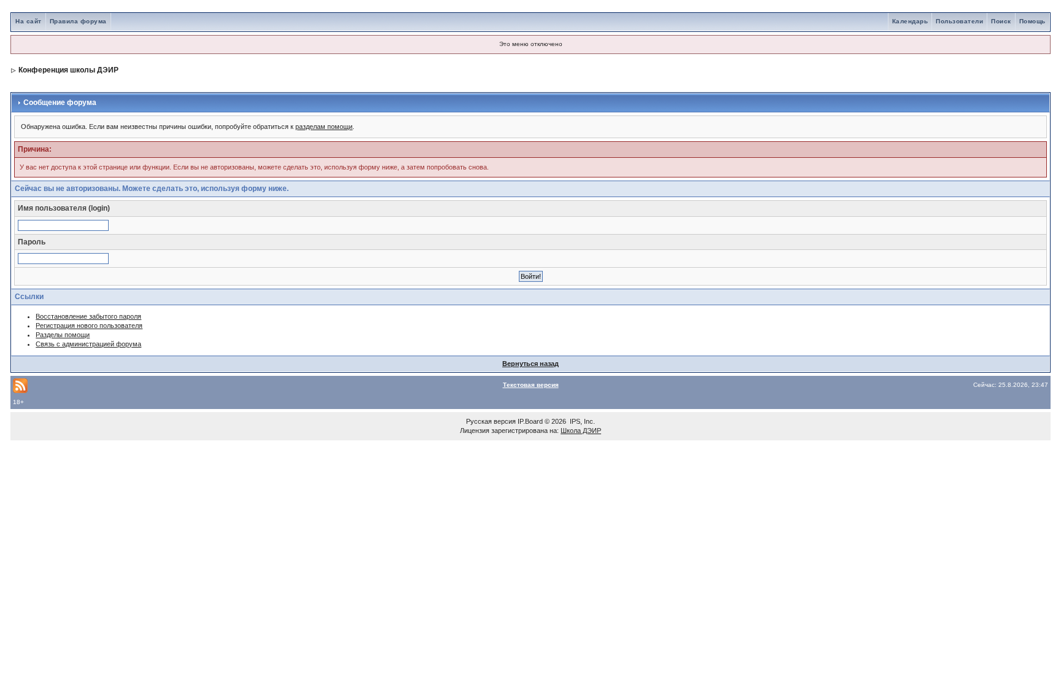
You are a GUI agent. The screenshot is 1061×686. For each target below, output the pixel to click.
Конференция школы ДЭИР (68, 70)
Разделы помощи (63, 334)
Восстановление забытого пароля (88, 316)
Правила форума (78, 21)
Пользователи (959, 21)
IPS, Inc (581, 421)
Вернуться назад (530, 363)
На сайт (28, 21)
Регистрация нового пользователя (89, 325)
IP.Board (530, 421)
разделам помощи (323, 126)
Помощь (1032, 21)
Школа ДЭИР (581, 430)
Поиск (1001, 21)
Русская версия (491, 421)
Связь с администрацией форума (88, 344)
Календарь (910, 21)
